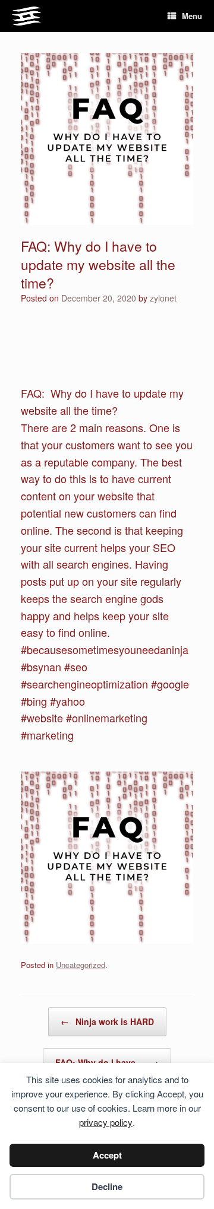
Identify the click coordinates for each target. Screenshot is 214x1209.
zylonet (163, 298)
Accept (107, 1155)
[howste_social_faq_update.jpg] (107, 939)
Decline (107, 1186)
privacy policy (106, 1122)
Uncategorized (80, 964)
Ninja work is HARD (107, 1021)
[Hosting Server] (26, 16)
